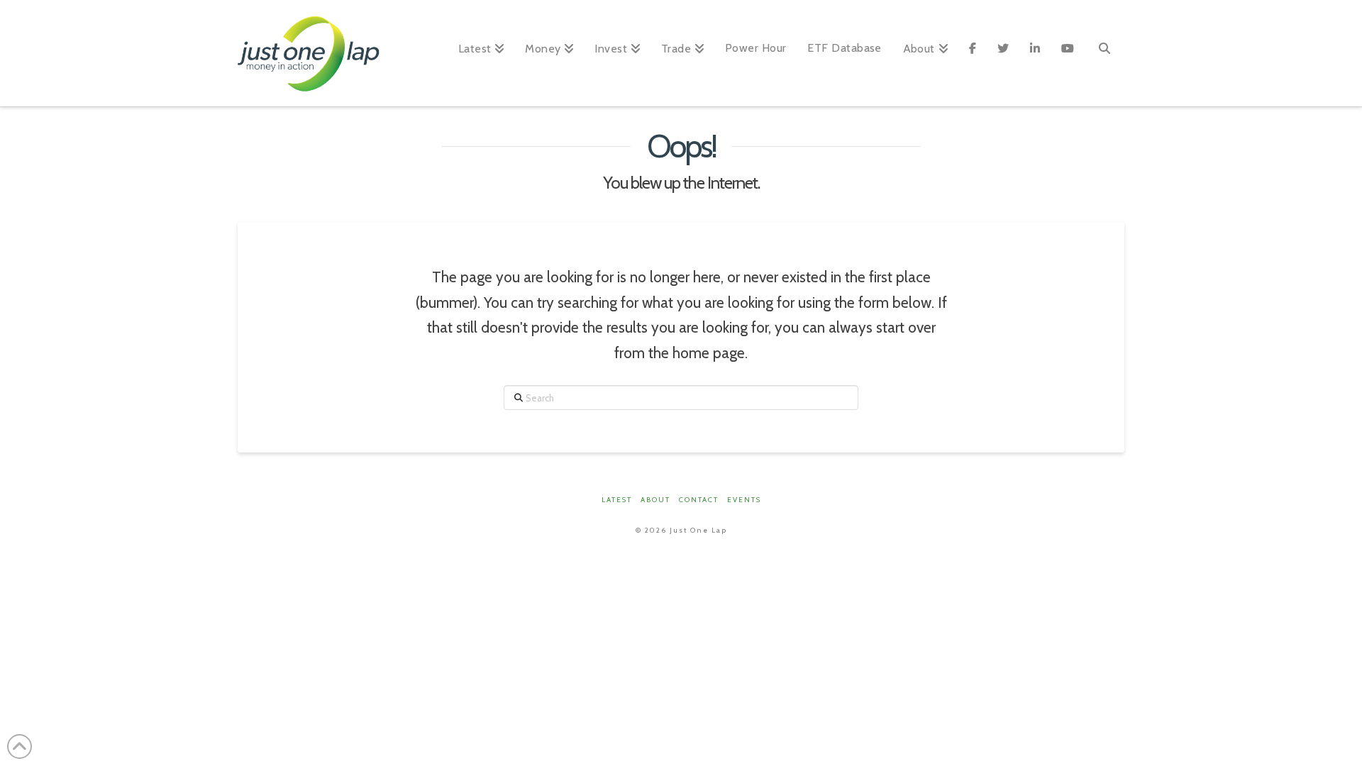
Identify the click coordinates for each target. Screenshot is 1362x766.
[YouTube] (1068, 53)
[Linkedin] (1035, 53)
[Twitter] (1003, 53)
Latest (617, 499)
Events (744, 499)
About (655, 499)
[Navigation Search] (1104, 53)
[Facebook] (972, 53)
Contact (699, 499)
